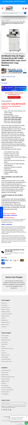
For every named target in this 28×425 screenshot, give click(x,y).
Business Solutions (5, 379)
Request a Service (5, 355)
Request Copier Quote (6, 361)
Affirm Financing (5, 324)
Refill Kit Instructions (5, 340)
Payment (3, 318)
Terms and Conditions (6, 387)
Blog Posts (3, 383)
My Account (4, 303)
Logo (9, 8)
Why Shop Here (4, 372)
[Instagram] (8, 409)
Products (7, 20)
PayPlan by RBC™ (5, 322)
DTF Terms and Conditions (7, 389)
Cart (26, 8)
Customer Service (5, 307)
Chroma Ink (4, 352)
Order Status (4, 305)
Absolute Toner (10, 416)
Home (2, 20)
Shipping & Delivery (5, 311)
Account (23, 8)
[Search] (25, 13)
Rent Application (5, 394)
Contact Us (3, 326)
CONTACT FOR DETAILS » (14, 97)
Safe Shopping (4, 385)
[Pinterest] (6, 409)
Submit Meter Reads (6, 359)
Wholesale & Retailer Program (8, 376)
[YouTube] (10, 409)
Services (3, 350)
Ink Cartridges (4, 337)
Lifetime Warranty (5, 316)
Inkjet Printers (4, 344)
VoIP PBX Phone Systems (7, 348)
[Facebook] (2, 409)
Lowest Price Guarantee (6, 313)
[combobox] (14, 13)
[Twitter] (4, 409)
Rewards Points (4, 374)
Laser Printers (4, 342)
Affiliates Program (5, 381)
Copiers (3, 346)
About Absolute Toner (6, 370)
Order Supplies (4, 357)
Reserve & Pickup (5, 309)
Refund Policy (4, 320)
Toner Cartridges (5, 335)
